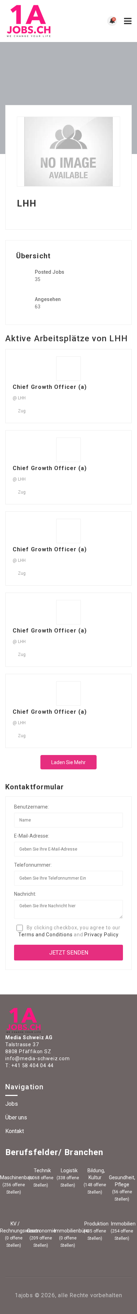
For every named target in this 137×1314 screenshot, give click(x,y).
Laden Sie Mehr (68, 762)
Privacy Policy (101, 934)
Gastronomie (40, 1230)
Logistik (69, 1170)
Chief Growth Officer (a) (50, 387)
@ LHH (19, 398)
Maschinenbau (13, 1177)
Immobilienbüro (67, 1230)
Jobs (11, 1103)
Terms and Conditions (45, 934)
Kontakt (14, 1131)
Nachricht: (25, 894)
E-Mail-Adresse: (31, 836)
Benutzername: (31, 807)
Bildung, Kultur (95, 1174)
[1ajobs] (36, 21)
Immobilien (123, 1223)
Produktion (96, 1223)
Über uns (16, 1117)
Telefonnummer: (33, 865)
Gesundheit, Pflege (122, 1181)
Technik (42, 1170)
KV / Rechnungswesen (13, 1227)
